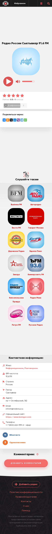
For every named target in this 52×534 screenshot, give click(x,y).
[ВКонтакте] (4, 120)
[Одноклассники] (7, 120)
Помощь (26, 510)
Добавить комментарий (26, 463)
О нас (26, 506)
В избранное (14, 105)
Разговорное (31, 368)
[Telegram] (21, 120)
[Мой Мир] (14, 120)
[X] (11, 120)
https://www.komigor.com (18, 417)
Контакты (26, 501)
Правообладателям (26, 496)
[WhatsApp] (25, 120)
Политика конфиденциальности (26, 492)
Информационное (14, 368)
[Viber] (18, 120)
